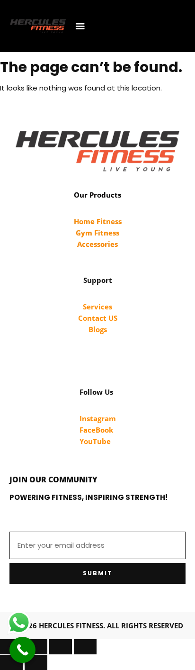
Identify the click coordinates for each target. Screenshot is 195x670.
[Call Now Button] (22, 650)
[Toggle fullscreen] (36, 646)
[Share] (60, 646)
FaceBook (96, 430)
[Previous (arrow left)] (11, 662)
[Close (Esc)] (85, 646)
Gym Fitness (97, 232)
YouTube (95, 441)
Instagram (98, 418)
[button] (80, 26)
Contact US (97, 318)
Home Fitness (98, 221)
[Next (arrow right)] (36, 662)
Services (97, 306)
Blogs (98, 329)
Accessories (97, 244)
